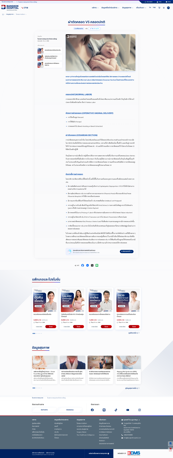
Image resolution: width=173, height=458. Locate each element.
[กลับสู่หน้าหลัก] (10, 8)
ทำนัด (34, 429)
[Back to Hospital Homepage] (3, 14)
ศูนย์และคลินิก (36, 423)
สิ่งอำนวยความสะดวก (61, 435)
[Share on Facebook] (82, 265)
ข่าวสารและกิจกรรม (105, 426)
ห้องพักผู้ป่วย (58, 423)
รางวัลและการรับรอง (105, 432)
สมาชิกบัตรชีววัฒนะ (38, 438)
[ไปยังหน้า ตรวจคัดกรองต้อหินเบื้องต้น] (45, 300)
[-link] (92, 410)
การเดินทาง (58, 429)
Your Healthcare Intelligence (85, 435)
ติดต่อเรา (102, 441)
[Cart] (159, 8)
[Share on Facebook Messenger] (87, 265)
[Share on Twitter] (92, 265)
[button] (152, 8)
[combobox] (73, 2)
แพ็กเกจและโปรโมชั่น (38, 432)
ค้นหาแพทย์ (35, 426)
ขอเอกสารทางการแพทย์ (106, 443)
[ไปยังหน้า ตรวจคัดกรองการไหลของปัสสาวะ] (100, 300)
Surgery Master (81, 432)
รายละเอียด (39, 327)
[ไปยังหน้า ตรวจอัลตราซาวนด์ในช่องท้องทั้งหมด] (128, 300)
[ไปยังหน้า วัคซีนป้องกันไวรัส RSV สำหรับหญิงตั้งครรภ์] (72, 300)
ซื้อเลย (51, 327)
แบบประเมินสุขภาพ (82, 429)
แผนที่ (56, 426)
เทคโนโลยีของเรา (37, 435)
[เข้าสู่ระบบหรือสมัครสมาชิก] (164, 8)
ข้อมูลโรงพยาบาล (104, 423)
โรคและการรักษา (82, 423)
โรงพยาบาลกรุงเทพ (37, 398)
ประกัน (56, 432)
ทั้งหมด (56, 438)
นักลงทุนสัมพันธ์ (104, 438)
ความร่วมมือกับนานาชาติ (106, 429)
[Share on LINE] (97, 265)
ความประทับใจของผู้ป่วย (84, 426)
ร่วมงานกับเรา (103, 435)
